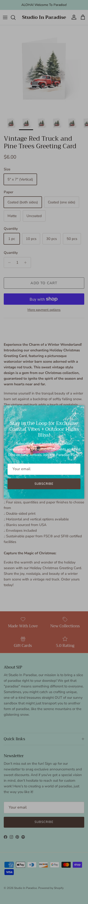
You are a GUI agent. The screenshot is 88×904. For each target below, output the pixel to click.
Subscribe (44, 484)
